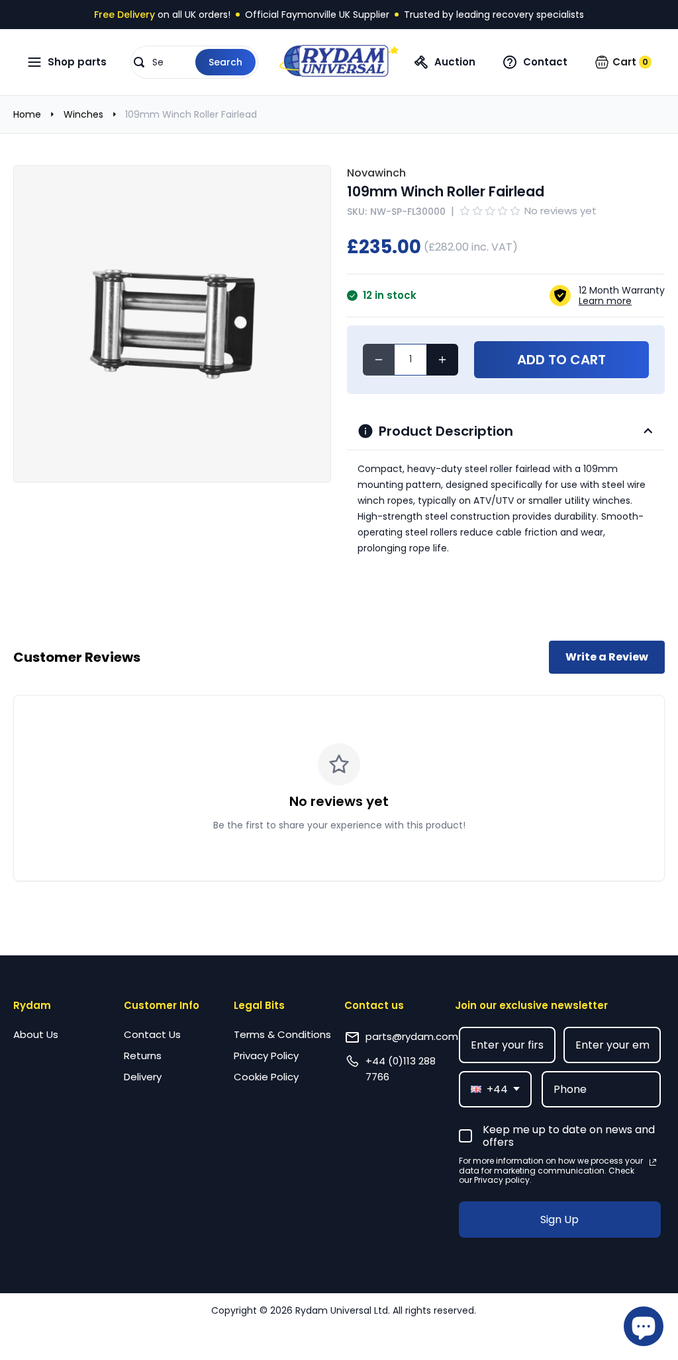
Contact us (374, 1005)
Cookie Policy (266, 1077)
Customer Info (161, 1005)
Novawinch (376, 172)
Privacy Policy (266, 1055)
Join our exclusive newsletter (531, 1005)
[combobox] (495, 1089)
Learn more (605, 300)
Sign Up (559, 1219)
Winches (83, 114)
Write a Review (606, 656)
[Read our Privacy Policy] (653, 1162)
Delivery (143, 1077)
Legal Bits (259, 1005)
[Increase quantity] (442, 360)
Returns (143, 1055)
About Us (35, 1034)
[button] (194, 62)
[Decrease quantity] (379, 360)
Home (27, 114)
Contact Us (152, 1034)
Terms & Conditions (282, 1034)
